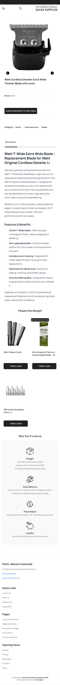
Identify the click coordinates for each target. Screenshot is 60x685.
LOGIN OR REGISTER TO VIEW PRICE (21, 111)
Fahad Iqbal (39, 680)
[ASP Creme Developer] (16, 390)
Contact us (6, 593)
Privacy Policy (7, 633)
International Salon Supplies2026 (35, 677)
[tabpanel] (30, 226)
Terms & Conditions (9, 637)
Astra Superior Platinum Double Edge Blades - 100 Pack (44, 353)
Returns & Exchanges (10, 628)
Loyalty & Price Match (10, 619)
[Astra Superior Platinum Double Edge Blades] (44, 333)
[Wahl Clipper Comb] (16, 333)
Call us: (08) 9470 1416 (10, 578)
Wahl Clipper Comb (12, 352)
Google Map (6, 606)
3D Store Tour (7, 602)
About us (5, 598)
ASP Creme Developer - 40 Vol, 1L (14, 411)
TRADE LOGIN (15, 366)
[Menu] (3, 8)
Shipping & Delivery (9, 624)
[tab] (10, 142)
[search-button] (20, 8)
